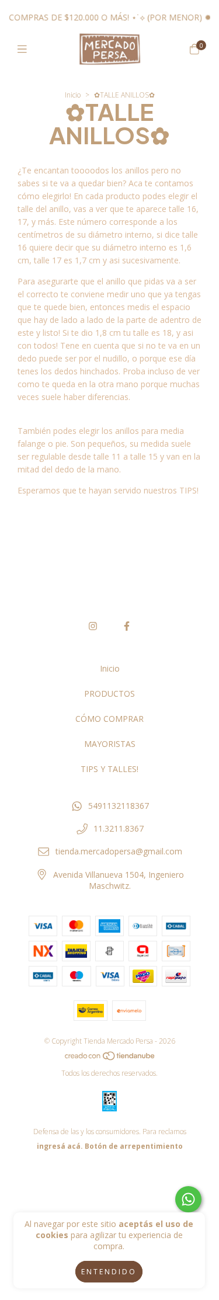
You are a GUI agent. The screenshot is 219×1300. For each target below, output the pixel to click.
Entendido (109, 1272)
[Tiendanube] (110, 1058)
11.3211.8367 (118, 828)
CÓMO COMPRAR (109, 718)
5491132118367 (118, 805)
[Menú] (25, 49)
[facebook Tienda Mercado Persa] (126, 626)
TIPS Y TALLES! (109, 768)
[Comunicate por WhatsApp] (188, 1199)
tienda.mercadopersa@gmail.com (118, 851)
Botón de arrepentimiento (134, 1146)
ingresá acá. (60, 1146)
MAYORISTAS (109, 743)
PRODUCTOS (109, 693)
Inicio (73, 95)
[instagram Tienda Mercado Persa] (93, 626)
